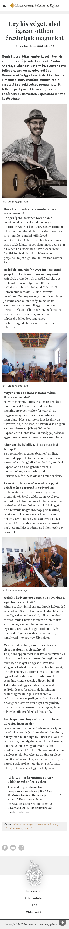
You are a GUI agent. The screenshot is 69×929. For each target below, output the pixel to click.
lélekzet (28, 828)
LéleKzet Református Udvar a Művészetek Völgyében (30, 779)
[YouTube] (13, 848)
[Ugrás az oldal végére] (62, 922)
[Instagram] (21, 848)
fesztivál (38, 824)
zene (54, 824)
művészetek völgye (23, 824)
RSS (34, 905)
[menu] (4, 5)
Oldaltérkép (34, 912)
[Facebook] (5, 848)
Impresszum (34, 891)
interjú (47, 824)
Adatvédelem (34, 898)
